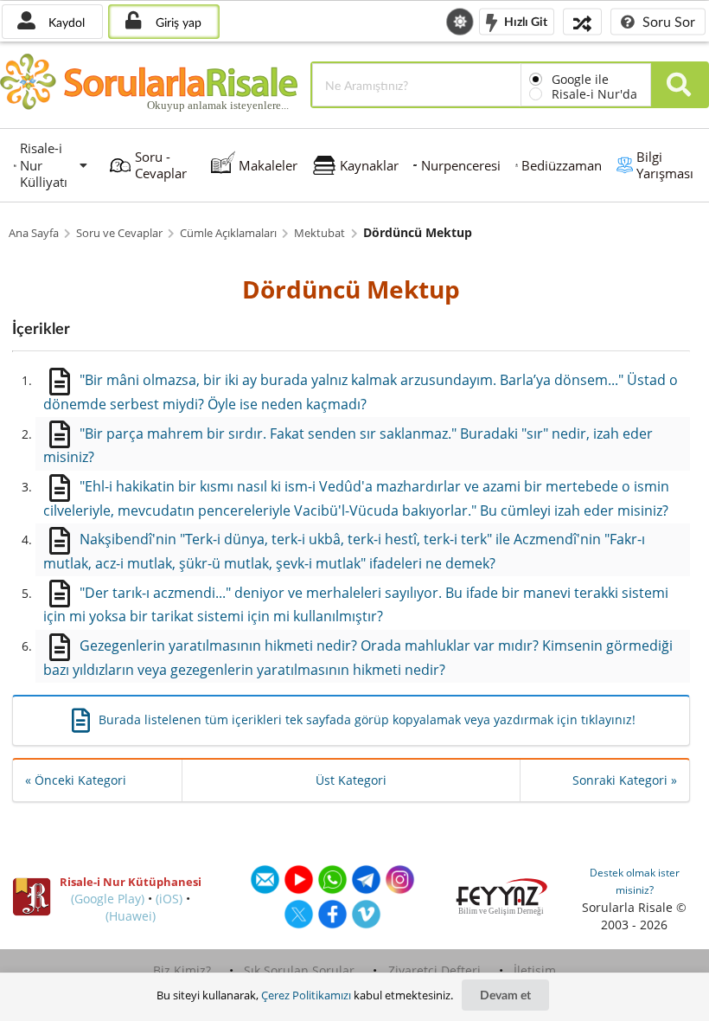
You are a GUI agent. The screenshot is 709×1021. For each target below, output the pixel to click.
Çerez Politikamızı (306, 995)
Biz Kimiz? (182, 970)
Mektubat (319, 233)
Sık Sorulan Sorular (299, 970)
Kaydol (65, 22)
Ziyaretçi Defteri (434, 970)
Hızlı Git (524, 20)
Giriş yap (176, 22)
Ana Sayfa (34, 233)
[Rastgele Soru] (582, 21)
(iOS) (169, 898)
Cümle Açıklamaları (228, 233)
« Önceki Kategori (75, 780)
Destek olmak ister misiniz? (635, 881)
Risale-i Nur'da (594, 94)
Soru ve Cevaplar (119, 233)
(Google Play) (107, 898)
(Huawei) (130, 916)
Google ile (580, 79)
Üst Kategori (351, 780)
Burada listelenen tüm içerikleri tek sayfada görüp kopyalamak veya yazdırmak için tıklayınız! (367, 719)
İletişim (535, 970)
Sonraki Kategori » (624, 780)
